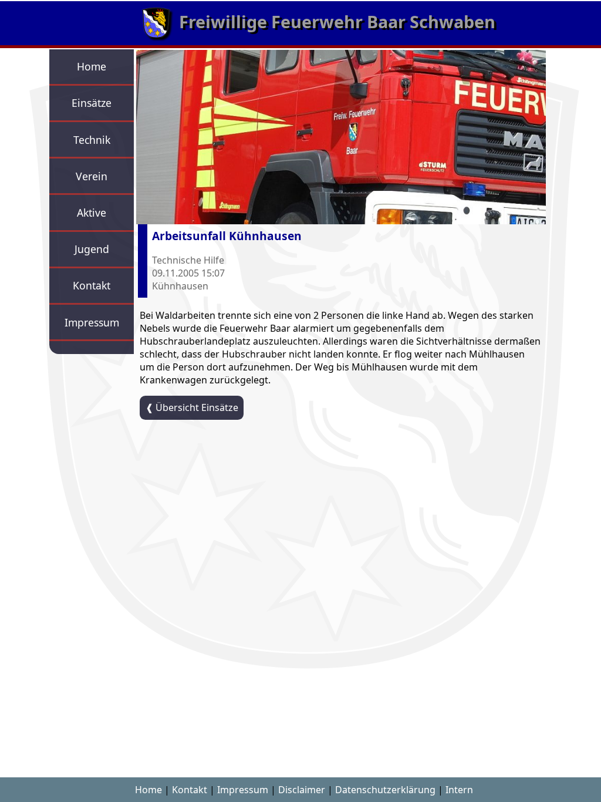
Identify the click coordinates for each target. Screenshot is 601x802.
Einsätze (92, 103)
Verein (91, 176)
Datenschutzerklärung (385, 789)
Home (91, 66)
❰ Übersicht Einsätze (192, 407)
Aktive (91, 212)
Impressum (92, 322)
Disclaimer (301, 789)
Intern (459, 789)
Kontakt (91, 285)
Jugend (92, 249)
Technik (91, 140)
